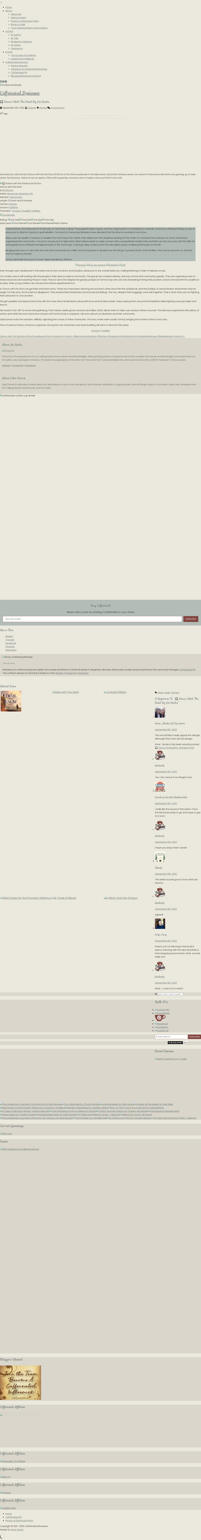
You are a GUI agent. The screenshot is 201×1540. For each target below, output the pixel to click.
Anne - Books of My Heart (170, 723)
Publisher (13, 207)
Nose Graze (17, 1529)
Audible (26, 210)
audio (167, 692)
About (8, 10)
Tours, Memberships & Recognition (29, 28)
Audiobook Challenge (22, 58)
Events (8, 52)
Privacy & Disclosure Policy (25, 21)
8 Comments (57, 107)
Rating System (18, 17)
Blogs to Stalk (18, 24)
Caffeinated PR (19, 72)
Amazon (16, 210)
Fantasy (13, 204)
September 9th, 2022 (166, 729)
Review (43, 107)
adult (160, 692)
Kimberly (31, 107)
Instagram (30, 365)
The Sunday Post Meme (23, 55)
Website (6, 365)
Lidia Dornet (16, 197)
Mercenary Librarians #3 (20, 193)
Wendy (158, 867)
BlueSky (59, 673)
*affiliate (35, 210)
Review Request (19, 65)
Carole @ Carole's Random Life (171, 797)
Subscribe (191, 618)
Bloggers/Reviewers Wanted (26, 76)
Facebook (17, 365)
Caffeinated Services (16, 62)
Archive (9, 31)
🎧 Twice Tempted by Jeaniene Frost (174, 747)
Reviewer (20, 93)
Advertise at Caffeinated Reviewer (29, 69)
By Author (16, 34)
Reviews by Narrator (21, 41)
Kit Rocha (8, 190)
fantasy (175, 692)
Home (8, 7)
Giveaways (17, 48)
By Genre (16, 45)
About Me (16, 14)
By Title (14, 38)
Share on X (178, 336)
